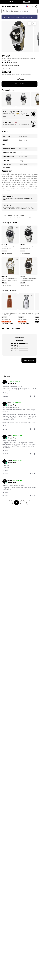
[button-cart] (36, 6)
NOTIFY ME (19, 84)
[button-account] (30, 6)
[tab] (29, 360)
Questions (15, 329)
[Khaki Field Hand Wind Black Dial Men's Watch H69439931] (35, 259)
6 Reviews (14, 62)
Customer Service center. (28, 208)
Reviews (5, 329)
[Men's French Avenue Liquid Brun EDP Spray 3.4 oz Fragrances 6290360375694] (15, 295)
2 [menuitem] (22, 502)
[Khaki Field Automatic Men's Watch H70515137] (17, 227)
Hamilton (16, 215)
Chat (12, 208)
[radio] (19, 343)
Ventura (22, 215)
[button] (6, 393)
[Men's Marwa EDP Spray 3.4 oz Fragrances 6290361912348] (32, 295)
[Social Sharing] (29, 23)
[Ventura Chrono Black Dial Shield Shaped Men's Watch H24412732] (34, 23)
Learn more (6, 126)
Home (4, 215)
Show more (6, 190)
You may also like (8, 90)
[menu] (3, 6)
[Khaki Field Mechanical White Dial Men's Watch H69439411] (17, 259)
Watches (10, 215)
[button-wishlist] (33, 6)
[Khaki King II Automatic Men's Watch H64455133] (35, 227)
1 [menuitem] (16, 502)
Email (8, 208)
